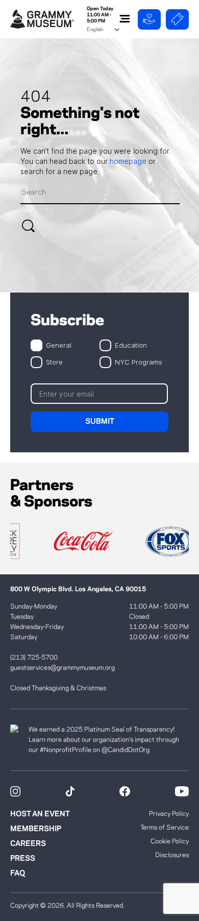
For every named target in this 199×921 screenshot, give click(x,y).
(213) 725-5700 (34, 658)
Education (131, 345)
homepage (129, 161)
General (58, 345)
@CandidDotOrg (126, 750)
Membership (35, 829)
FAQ (17, 873)
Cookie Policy (170, 841)
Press (22, 858)
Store (54, 362)
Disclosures (172, 855)
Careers (28, 843)
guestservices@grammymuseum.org (62, 668)
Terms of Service (164, 828)
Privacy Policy (169, 814)
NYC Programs (138, 362)
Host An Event (40, 814)
